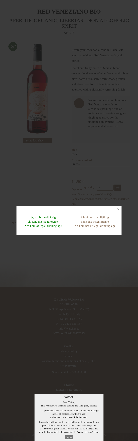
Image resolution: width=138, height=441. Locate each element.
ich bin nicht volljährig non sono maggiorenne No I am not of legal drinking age (94, 221)
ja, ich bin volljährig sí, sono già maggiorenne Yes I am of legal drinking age (43, 221)
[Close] (118, 209)
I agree (69, 437)
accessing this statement (76, 417)
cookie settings (85, 432)
